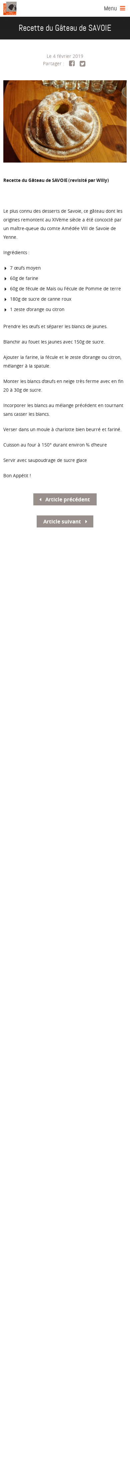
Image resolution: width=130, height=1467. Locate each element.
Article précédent (67, 499)
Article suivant (62, 521)
